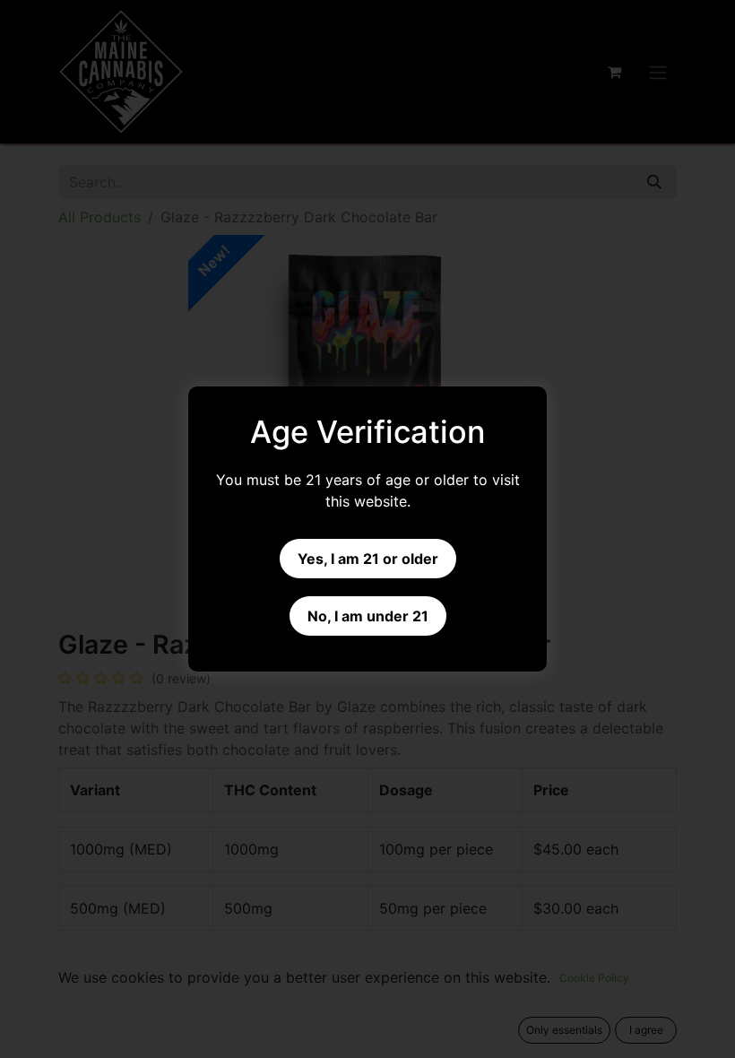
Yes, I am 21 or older (368, 559)
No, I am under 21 (367, 616)
